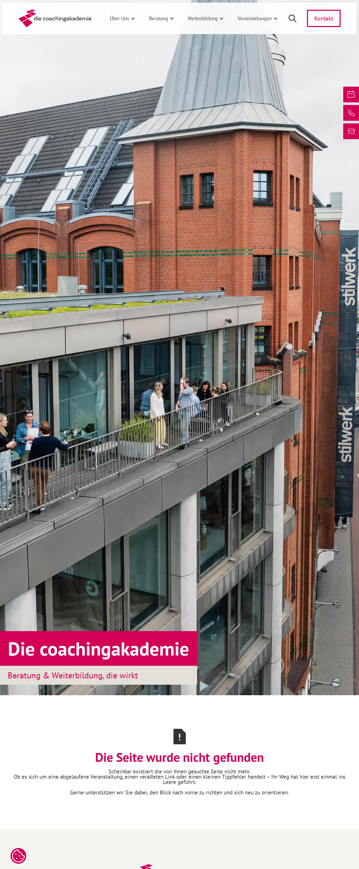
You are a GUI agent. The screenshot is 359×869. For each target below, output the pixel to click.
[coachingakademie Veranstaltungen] (351, 94)
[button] (122, 18)
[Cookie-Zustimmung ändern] (18, 856)
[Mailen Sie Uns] (351, 131)
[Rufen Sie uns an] (351, 113)
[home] (54, 18)
